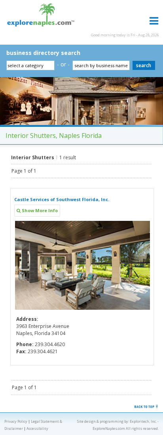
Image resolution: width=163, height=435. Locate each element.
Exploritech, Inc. (143, 421)
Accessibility (37, 428)
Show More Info (39, 210)
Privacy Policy (15, 421)
